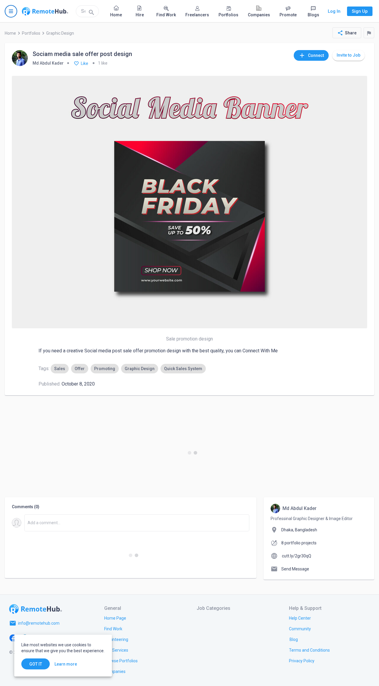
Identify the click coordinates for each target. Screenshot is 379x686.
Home (10, 33)
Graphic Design (60, 33)
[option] (60, 368)
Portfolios (31, 33)
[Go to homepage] (45, 11)
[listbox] (128, 368)
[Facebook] (13, 637)
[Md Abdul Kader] (20, 58)
